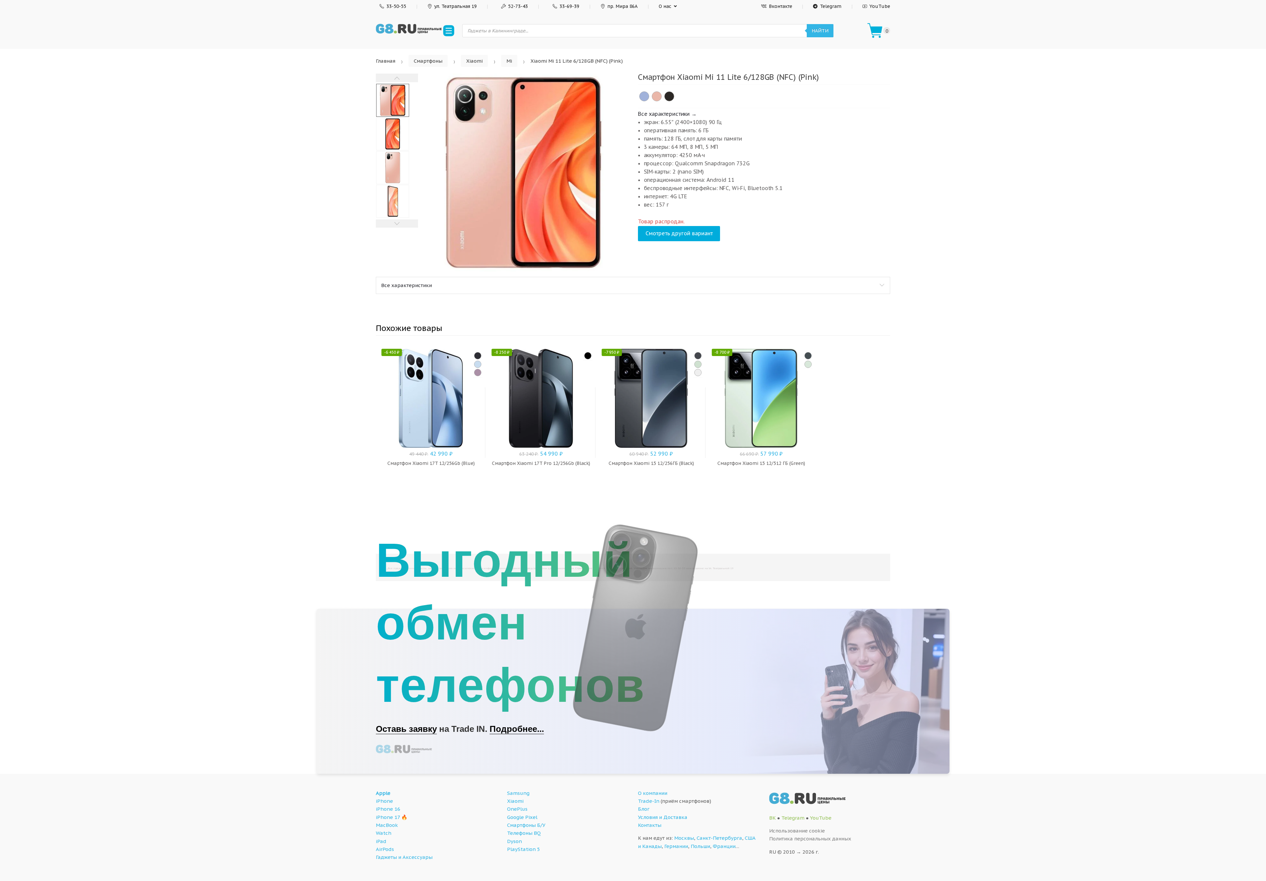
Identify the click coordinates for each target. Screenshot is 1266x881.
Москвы (684, 838)
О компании (652, 793)
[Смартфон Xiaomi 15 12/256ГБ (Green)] (698, 364)
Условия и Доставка (662, 817)
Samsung (518, 793)
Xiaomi (474, 61)
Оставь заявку (406, 729)
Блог (643, 809)
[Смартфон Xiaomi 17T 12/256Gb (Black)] (477, 355)
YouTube (879, 6)
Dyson (514, 841)
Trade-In (648, 801)
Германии (676, 846)
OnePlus (517, 809)
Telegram (830, 6)
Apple (383, 793)
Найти (820, 31)
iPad (381, 841)
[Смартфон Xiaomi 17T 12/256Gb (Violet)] (477, 372)
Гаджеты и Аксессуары (404, 857)
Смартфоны (428, 61)
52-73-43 (518, 6)
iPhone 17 (388, 817)
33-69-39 (569, 6)
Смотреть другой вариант (679, 233)
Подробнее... (517, 729)
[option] (523, 173)
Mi (509, 61)
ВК (772, 818)
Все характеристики (406, 285)
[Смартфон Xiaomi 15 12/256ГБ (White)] (698, 372)
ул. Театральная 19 (455, 6)
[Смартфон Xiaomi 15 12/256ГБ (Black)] (698, 355)
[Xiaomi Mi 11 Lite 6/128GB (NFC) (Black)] (669, 96)
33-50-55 (396, 6)
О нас (665, 6)
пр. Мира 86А (622, 6)
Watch (383, 833)
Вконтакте (780, 6)
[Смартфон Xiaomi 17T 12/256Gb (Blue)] (477, 364)
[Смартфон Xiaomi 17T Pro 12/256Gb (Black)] (587, 355)
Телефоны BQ (524, 833)
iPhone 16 (388, 809)
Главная (385, 61)
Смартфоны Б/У (526, 825)
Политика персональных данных (810, 838)
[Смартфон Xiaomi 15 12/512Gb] (808, 355)
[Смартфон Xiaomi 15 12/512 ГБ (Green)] (808, 364)
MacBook (387, 825)
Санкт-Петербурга (719, 838)
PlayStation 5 (523, 849)
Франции (724, 846)
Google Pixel (522, 817)
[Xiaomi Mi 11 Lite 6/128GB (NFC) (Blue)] (644, 96)
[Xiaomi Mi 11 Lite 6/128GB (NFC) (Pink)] (657, 96)
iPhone (384, 801)
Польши (700, 846)
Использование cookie (797, 831)
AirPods (385, 849)
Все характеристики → (667, 114)
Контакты (649, 825)
